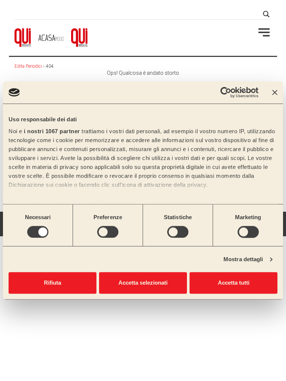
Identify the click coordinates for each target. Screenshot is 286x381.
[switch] (107, 232)
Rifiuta (52, 283)
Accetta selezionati (143, 283)
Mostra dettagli (243, 259)
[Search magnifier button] (266, 14)
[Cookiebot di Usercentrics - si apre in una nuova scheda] (225, 92)
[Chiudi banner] (274, 92)
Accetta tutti (234, 283)
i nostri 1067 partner (52, 131)
